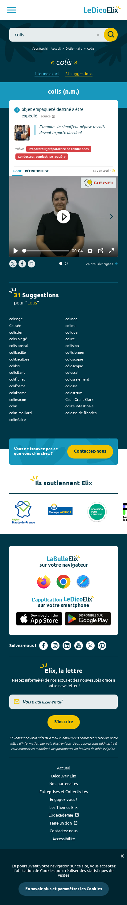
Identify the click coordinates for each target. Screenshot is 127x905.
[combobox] (63, 35)
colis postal (18, 345)
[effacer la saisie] (98, 34)
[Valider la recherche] (111, 35)
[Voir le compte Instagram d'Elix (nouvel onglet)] (55, 645)
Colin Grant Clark (79, 399)
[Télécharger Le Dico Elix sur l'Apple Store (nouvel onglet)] (39, 619)
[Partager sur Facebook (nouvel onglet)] (22, 265)
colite (70, 338)
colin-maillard (20, 412)
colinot (71, 318)
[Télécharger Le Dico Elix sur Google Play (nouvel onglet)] (88, 619)
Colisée (15, 325)
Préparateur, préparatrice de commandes (59, 149)
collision (72, 345)
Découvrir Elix (63, 775)
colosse (71, 386)
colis (90, 49)
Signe (17, 171)
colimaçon (17, 399)
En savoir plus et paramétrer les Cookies (63, 889)
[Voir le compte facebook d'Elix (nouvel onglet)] (43, 645)
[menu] (11, 10)
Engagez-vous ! (63, 799)
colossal (71, 372)
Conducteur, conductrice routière (42, 157)
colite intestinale (79, 406)
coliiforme (18, 392)
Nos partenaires (63, 783)
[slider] (45, 251)
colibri (14, 366)
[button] (60, 263)
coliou (70, 325)
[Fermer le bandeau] (122, 856)
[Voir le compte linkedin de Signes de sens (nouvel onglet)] (67, 645)
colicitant (17, 372)
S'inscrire (63, 722)
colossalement (77, 379)
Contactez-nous (90, 452)
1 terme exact (47, 73)
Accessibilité (63, 838)
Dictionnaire (74, 48)
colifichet (17, 379)
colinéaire (17, 419)
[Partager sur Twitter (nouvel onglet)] (13, 265)
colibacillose (19, 359)
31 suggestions (78, 73)
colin (13, 406)
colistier (16, 332)
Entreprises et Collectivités (63, 791)
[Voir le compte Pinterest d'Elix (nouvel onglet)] (102, 645)
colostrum (73, 392)
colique (71, 332)
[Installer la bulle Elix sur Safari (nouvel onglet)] (83, 582)
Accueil (56, 48)
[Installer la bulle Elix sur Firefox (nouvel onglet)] (44, 582)
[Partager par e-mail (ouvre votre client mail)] (31, 265)
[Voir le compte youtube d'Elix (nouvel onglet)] (78, 645)
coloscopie (74, 359)
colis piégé (18, 338)
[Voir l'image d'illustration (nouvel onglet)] (22, 133)
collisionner (75, 352)
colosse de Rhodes (80, 412)
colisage (16, 318)
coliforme (17, 386)
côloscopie (74, 366)
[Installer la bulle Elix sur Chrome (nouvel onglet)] (64, 582)
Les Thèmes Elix (63, 807)
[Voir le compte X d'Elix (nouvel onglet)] (90, 645)
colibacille (17, 352)
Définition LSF (37, 171)
